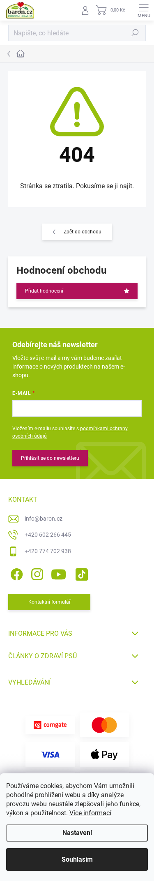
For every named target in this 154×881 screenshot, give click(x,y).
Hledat (135, 33)
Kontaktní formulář (49, 602)
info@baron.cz (43, 518)
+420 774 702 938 (48, 551)
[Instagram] (36, 573)
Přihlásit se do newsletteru (50, 458)
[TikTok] (80, 573)
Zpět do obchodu (82, 232)
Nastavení (77, 833)
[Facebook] (15, 573)
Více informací (90, 813)
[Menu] (143, 10)
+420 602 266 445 (48, 534)
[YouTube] (58, 573)
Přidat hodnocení (44, 291)
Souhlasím (77, 859)
